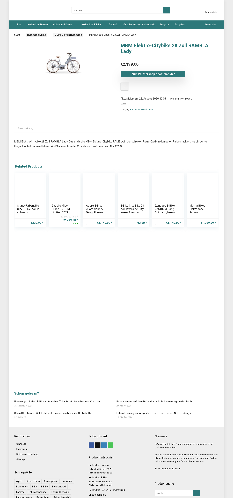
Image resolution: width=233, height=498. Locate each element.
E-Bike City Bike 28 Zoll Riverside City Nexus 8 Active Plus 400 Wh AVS (132, 210)
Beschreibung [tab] (25, 128)
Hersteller (210, 24)
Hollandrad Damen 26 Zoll (101, 469)
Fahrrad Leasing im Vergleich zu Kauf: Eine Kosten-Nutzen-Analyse (154, 413)
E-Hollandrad (59, 486)
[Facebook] (91, 445)
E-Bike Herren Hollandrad (100, 485)
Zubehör (113, 24)
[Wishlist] (211, 9)
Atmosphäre (51, 481)
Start (20, 24)
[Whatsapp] (110, 445)
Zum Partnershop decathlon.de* (153, 74)
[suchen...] (166, 10)
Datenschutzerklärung (27, 454)
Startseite (21, 444)
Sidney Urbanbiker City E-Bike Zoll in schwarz (28, 209)
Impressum (21, 449)
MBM (123, 103)
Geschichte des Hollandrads (139, 24)
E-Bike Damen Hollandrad (68, 34)
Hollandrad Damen (63, 24)
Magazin (165, 24)
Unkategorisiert (97, 494)
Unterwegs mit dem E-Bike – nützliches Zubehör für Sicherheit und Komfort (57, 401)
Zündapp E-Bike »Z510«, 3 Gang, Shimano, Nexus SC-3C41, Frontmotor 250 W (167, 212)
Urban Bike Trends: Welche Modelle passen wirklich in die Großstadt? (52, 413)
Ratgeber (180, 24)
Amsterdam (33, 481)
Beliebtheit (22, 486)
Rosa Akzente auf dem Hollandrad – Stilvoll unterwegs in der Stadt (154, 401)
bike (34, 486)
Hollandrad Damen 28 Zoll (101, 473)
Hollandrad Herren (38, 24)
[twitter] (97, 445)
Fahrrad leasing (60, 492)
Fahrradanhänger (38, 492)
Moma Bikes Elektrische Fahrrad (197, 209)
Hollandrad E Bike (91, 24)
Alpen (19, 481)
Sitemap (20, 459)
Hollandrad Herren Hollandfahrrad (107, 490)
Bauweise (67, 481)
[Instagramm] (104, 445)
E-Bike (44, 486)
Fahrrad (20, 492)
